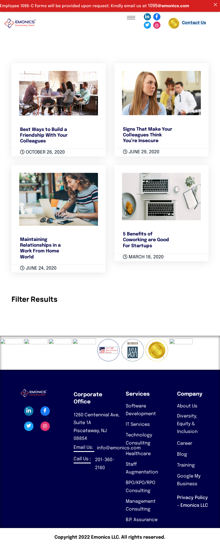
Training (186, 465)
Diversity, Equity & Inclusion (187, 424)
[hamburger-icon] (131, 18)
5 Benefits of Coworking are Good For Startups (146, 240)
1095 (145, 5)
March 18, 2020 (145, 257)
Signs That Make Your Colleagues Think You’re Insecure (147, 135)
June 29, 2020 (143, 152)
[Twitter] (147, 25)
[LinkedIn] (147, 16)
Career (184, 443)
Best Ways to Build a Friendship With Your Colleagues (44, 135)
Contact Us (194, 23)
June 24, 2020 (40, 268)
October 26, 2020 (45, 152)
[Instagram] (156, 25)
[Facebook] (156, 16)
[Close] (215, 4)
